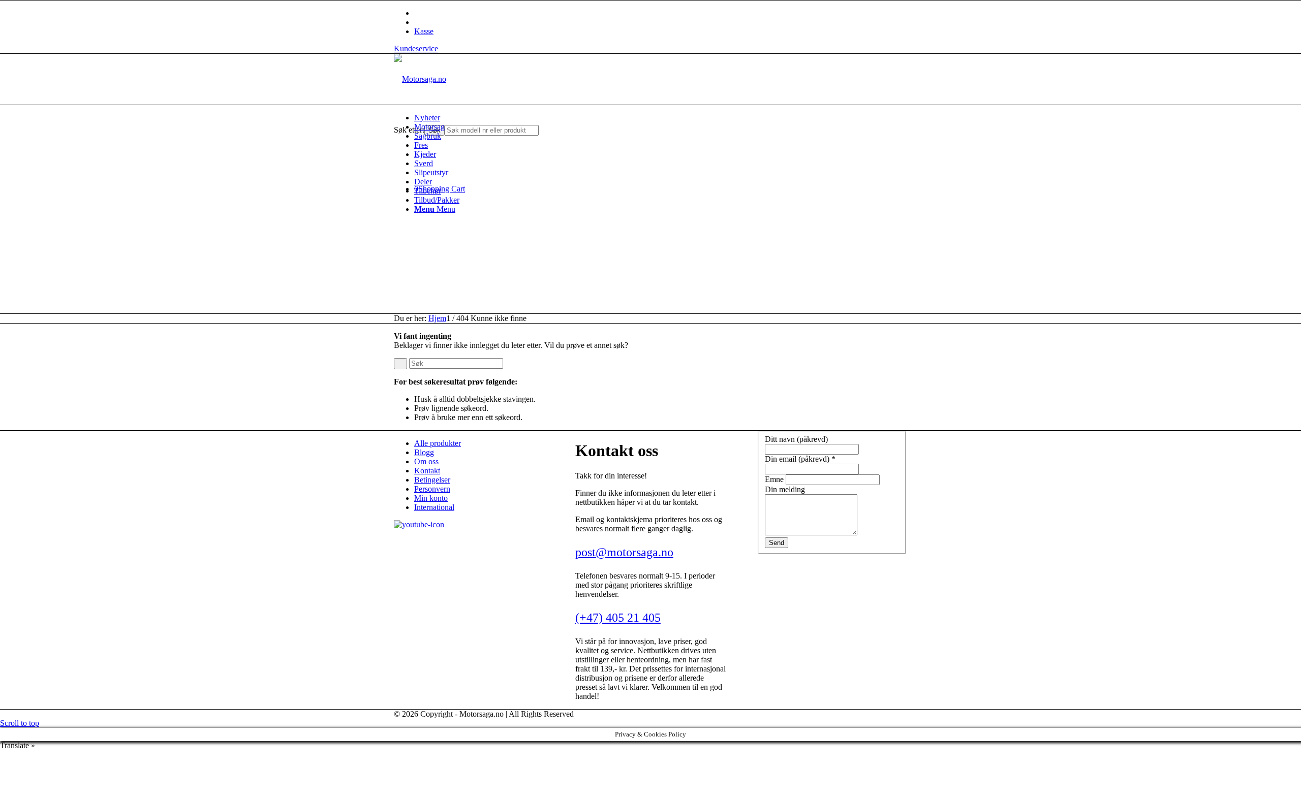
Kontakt (427, 470)
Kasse (423, 31)
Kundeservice (416, 48)
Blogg (424, 452)
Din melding (785, 489)
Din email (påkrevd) (800, 459)
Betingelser (432, 479)
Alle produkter (437, 443)
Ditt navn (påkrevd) (796, 439)
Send (776, 543)
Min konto (431, 498)
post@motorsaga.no (624, 552)
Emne (775, 479)
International (434, 507)
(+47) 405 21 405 (618, 617)
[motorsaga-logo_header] (420, 79)
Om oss (426, 461)
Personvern (432, 489)
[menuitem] (660, 117)
